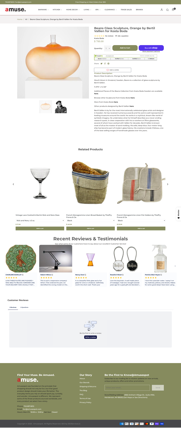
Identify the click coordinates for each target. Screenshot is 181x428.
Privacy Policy (85, 402)
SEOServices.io (74, 424)
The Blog (83, 390)
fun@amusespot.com (23, 2)
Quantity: (98, 48)
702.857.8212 (29, 406)
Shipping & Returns (88, 387)
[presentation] (13, 184)
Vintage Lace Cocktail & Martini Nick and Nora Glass (37, 215)
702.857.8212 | (10, 2)
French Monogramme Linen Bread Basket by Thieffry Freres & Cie (89, 216)
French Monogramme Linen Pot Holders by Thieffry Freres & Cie (139, 216)
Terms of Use (85, 398)
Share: (96, 64)
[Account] (161, 9)
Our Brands (84, 383)
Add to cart (39, 228)
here (96, 94)
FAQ (81, 394)
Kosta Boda (99, 38)
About (82, 379)
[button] (167, 9)
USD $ (169, 2)
